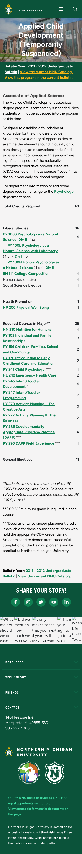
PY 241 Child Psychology (23, 369)
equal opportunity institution (28, 803)
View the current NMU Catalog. (46, 72)
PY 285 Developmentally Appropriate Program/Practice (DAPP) (29, 432)
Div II (22, 239)
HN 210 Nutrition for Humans (27, 329)
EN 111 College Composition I (27, 273)
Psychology (64, 191)
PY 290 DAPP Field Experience (28, 443)
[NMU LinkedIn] (66, 602)
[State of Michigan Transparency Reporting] (29, 772)
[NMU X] (41, 602)
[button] (75, 9)
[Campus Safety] (54, 772)
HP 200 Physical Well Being (26, 307)
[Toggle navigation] (61, 9)
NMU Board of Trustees (35, 798)
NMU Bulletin (31, 10)
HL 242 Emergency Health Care (29, 375)
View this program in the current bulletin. (39, 77)
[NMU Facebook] (15, 602)
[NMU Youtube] (53, 602)
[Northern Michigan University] (8, 9)
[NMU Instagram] (28, 602)
